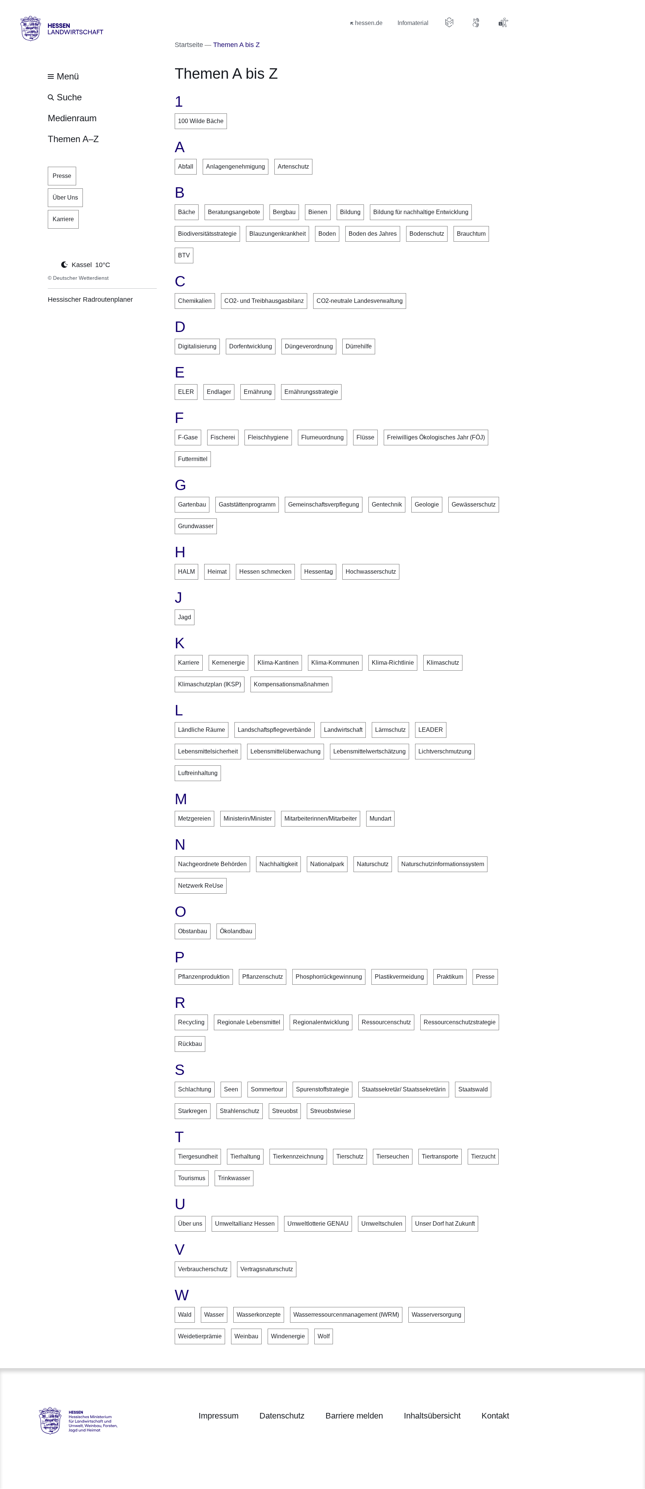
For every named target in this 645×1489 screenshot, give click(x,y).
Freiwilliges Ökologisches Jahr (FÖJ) (436, 437)
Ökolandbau (236, 931)
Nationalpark (327, 864)
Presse (485, 977)
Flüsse (365, 437)
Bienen (317, 212)
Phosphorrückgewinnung (329, 977)
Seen (231, 1089)
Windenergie (288, 1336)
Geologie (427, 504)
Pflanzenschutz (262, 977)
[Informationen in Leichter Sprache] (449, 22)
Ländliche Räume (201, 730)
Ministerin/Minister (248, 818)
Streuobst (284, 1111)
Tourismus (191, 1178)
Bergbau (284, 212)
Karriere (188, 662)
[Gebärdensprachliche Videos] (476, 22)
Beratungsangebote (234, 212)
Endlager (219, 392)
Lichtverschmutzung (444, 751)
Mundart (380, 818)
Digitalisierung (197, 346)
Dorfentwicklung (250, 346)
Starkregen (192, 1111)
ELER (186, 392)
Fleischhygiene (268, 437)
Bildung (350, 212)
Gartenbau (192, 504)
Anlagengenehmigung (235, 166)
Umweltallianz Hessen (245, 1223)
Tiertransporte (440, 1156)
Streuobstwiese (330, 1111)
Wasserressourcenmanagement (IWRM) (346, 1314)
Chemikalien (195, 301)
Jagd (184, 617)
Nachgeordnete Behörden (212, 864)
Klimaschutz (443, 662)
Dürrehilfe (359, 346)
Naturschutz (373, 864)
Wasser (214, 1314)
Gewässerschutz (474, 504)
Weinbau (246, 1336)
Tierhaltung (245, 1156)
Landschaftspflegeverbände (274, 730)
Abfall (185, 166)
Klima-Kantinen (278, 662)
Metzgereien (194, 818)
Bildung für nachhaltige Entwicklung (420, 212)
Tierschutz (350, 1156)
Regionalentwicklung (321, 1022)
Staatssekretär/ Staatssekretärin (404, 1089)
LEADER (430, 730)
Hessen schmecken (265, 571)
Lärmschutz (390, 730)
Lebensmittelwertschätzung (369, 751)
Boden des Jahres (373, 234)
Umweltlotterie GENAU (318, 1223)
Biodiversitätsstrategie (207, 234)
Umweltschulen (381, 1223)
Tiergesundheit (198, 1156)
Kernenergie (228, 662)
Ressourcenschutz (386, 1022)
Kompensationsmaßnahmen (291, 684)
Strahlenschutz (239, 1111)
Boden (327, 234)
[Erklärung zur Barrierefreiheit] (503, 22)
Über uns (190, 1223)
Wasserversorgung (436, 1314)
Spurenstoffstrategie (322, 1089)
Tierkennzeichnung (298, 1156)
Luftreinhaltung (198, 773)
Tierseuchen (392, 1156)
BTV (184, 255)
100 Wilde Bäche (201, 121)
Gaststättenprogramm (247, 504)
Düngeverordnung (309, 346)
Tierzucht (483, 1156)
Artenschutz (293, 166)
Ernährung (258, 392)
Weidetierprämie (200, 1336)
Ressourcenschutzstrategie (460, 1022)
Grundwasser (196, 526)
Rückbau (190, 1044)
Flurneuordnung (322, 437)
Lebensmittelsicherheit (208, 751)
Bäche (186, 212)
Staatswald (473, 1089)
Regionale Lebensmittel (248, 1022)
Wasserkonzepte (259, 1314)
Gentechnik (387, 504)
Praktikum (450, 977)
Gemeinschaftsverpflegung (323, 504)
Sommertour (267, 1089)
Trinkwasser (234, 1178)
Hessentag (318, 571)
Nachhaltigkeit (278, 864)
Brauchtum (471, 234)
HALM (186, 571)
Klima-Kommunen (335, 662)
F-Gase (188, 437)
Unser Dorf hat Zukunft (445, 1223)
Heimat (217, 571)
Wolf (324, 1336)
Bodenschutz (426, 234)
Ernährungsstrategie (311, 392)
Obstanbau (192, 931)
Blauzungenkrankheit (277, 234)
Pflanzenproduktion (204, 977)
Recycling (191, 1022)
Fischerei (223, 437)
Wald (184, 1314)
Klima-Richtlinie (393, 662)
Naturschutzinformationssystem (442, 864)
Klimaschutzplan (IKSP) (209, 684)
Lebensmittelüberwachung (285, 751)
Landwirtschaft (343, 730)
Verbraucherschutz (203, 1269)
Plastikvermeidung (399, 977)
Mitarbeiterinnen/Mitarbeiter (320, 818)
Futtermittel (193, 459)
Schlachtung (194, 1089)
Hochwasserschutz (371, 571)
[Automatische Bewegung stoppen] (52, 264)
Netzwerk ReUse (200, 886)
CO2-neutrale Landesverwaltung (360, 301)
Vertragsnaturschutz (266, 1269)
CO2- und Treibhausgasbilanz (264, 301)
